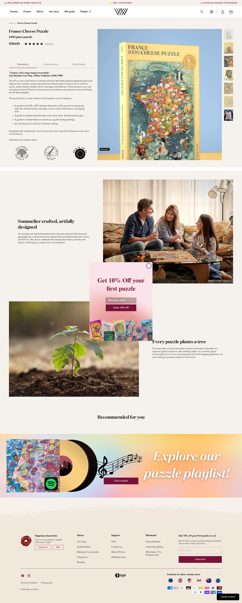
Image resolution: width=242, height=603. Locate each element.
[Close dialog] (148, 265)
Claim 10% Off (121, 308)
